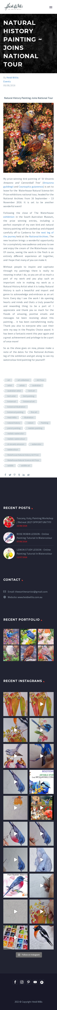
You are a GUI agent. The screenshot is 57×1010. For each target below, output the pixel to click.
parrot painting (13, 428)
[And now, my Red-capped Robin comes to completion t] (15, 730)
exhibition (8, 216)
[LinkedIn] (23, 475)
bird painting (28, 396)
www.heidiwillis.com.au (30, 597)
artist (9, 385)
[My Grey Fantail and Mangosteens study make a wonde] (15, 756)
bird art (31, 390)
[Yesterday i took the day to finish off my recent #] (41, 730)
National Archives (38, 236)
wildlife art (25, 465)
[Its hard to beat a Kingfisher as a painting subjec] (41, 756)
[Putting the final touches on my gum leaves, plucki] (15, 704)
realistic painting (35, 428)
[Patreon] (41, 982)
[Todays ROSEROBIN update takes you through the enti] (15, 834)
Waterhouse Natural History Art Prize (22, 455)
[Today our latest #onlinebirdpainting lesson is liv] (15, 886)
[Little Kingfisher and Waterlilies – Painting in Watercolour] (28, 637)
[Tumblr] (19, 475)
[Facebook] (5, 475)
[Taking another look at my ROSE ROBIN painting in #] (15, 782)
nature (30, 423)
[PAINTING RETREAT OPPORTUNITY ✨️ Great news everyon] (41, 808)
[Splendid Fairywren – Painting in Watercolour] (11, 637)
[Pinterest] (14, 475)
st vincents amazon (15, 444)
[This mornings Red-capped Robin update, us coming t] (41, 937)
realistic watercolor (15, 433)
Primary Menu (51, 7)
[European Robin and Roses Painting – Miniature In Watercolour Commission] (46, 637)
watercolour (12, 449)
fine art (34, 412)
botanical (11, 401)
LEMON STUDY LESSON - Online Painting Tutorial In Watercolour (34, 551)
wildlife (10, 465)
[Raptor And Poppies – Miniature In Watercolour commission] (46, 653)
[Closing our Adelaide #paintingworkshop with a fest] (41, 912)
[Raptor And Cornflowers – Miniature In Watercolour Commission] (28, 653)
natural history (13, 423)
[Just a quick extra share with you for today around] (41, 782)
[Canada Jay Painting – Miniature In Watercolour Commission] (11, 653)
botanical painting (15, 412)
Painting (44, 423)
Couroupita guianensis (31, 186)
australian (36, 385)
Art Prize (40, 380)
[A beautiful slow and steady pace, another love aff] (15, 808)
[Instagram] (21, 982)
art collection (23, 380)
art (8, 380)
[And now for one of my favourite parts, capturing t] (41, 834)
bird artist (11, 396)
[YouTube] (35, 982)
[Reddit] (28, 475)
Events (7, 81)
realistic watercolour (16, 439)
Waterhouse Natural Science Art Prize (23, 460)
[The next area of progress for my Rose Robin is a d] (15, 860)
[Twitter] (10, 475)
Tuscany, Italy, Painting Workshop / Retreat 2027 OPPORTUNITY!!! (35, 520)
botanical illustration (16, 407)
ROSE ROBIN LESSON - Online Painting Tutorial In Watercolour (34, 535)
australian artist (14, 390)
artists (22, 385)
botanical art (29, 401)
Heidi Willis (12, 77)
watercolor (36, 444)
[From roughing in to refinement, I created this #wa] (15, 912)
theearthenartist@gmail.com (31, 591)
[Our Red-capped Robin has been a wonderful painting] (15, 937)
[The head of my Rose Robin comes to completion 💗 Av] (41, 860)
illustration (28, 417)
